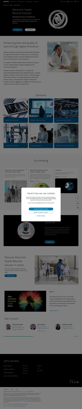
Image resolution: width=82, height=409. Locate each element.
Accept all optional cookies (41, 209)
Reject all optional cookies (41, 212)
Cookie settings (41, 215)
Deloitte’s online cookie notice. (46, 203)
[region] (41, 204)
